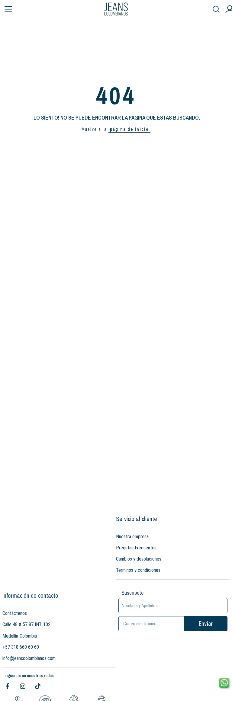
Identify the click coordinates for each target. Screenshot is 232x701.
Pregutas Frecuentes (136, 548)
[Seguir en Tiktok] (38, 686)
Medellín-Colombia (19, 636)
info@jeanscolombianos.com (29, 658)
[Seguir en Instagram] (23, 686)
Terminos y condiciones (138, 570)
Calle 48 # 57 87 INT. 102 (26, 624)
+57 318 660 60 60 (20, 647)
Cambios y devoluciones (138, 559)
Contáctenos (14, 613)
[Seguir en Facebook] (8, 686)
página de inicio (129, 129)
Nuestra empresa (132, 536)
